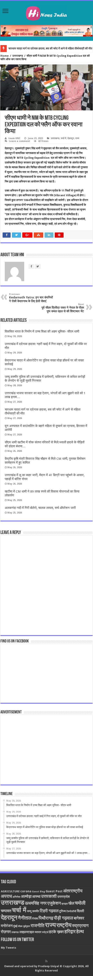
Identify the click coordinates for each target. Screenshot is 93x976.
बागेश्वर (79, 918)
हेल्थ (80, 931)
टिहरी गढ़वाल (49, 910)
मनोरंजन (7, 925)
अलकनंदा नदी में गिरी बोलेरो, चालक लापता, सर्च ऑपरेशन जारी (40, 508)
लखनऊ (15, 932)
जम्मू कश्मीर (33, 911)
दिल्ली (80, 911)
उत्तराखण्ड (17, 55)
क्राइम (64, 903)
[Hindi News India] (46, 12)
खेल (71, 903)
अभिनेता (16, 896)
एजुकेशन (54, 903)
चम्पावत (6, 911)
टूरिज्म (62, 911)
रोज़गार (6, 931)
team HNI (14, 138)
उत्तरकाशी (49, 896)
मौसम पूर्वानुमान (24, 926)
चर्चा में (63, 138)
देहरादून (70, 138)
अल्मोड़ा (26, 896)
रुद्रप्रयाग (80, 925)
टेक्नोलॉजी (71, 911)
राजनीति (37, 925)
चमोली (80, 903)
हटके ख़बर (56, 931)
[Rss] (46, 961)
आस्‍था (36, 896)
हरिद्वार (70, 931)
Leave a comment (19, 141)
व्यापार (38, 932)
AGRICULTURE (10, 891)
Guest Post (54, 891)
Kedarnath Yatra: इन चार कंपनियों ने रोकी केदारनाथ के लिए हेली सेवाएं (31, 298)
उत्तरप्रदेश (63, 897)
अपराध (6, 896)
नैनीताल (24, 918)
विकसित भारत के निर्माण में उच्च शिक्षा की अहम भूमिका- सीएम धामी (42, 331)
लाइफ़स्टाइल (26, 932)
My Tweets (8, 947)
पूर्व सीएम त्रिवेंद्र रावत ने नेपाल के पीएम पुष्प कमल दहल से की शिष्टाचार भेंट (63, 308)
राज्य (77, 138)
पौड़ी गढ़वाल (63, 918)
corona (25, 891)
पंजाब (35, 918)
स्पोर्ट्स (45, 932)
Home (4, 55)
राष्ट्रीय (63, 925)
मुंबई (15, 926)
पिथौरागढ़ (45, 918)
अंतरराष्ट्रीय (72, 890)
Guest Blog (38, 891)
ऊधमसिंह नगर (36, 903)
